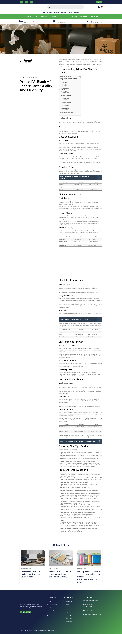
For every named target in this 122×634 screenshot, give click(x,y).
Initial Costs (64, 85)
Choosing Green (65, 105)
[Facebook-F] (21, 612)
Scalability (65, 99)
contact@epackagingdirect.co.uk (92, 614)
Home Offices (65, 109)
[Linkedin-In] (29, 612)
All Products (49, 12)
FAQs (48, 613)
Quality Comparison (65, 89)
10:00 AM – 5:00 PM (88, 610)
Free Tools (63, 12)
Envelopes (53, 16)
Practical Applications (65, 106)
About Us (70, 12)
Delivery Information (52, 604)
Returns (49, 601)
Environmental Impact (65, 101)
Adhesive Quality (65, 94)
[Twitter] (24, 612)
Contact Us (76, 12)
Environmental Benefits (67, 104)
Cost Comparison (64, 84)
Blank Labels (64, 82)
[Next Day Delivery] (21, 21)
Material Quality (65, 92)
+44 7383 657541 (88, 604)
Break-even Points (66, 88)
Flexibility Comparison (65, 95)
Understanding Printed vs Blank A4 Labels (68, 79)
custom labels (97, 386)
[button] (24, 580)
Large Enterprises (66, 111)
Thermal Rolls (94, 16)
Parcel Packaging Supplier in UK (90, 600)
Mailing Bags (27, 16)
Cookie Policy (50, 610)
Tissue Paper (83, 16)
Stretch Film (73, 16)
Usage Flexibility (66, 98)
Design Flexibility (65, 96)
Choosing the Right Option (66, 112)
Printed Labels (65, 81)
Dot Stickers (44, 16)
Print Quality (64, 91)
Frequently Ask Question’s (66, 114)
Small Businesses (65, 108)
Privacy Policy (50, 607)
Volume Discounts (61, 21)
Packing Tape (63, 16)
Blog (44, 12)
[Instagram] (26, 612)
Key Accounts (94, 21)
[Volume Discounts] (54, 21)
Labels (36, 16)
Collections (56, 12)
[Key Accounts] (87, 21)
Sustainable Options (66, 102)
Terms (48, 616)
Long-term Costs (66, 86)
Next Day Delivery (28, 21)
